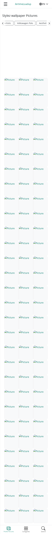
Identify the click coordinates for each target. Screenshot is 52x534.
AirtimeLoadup (23, 4)
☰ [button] (5, 4)
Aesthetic (43, 23)
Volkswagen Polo (25, 23)
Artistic (7, 23)
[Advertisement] (26, 52)
